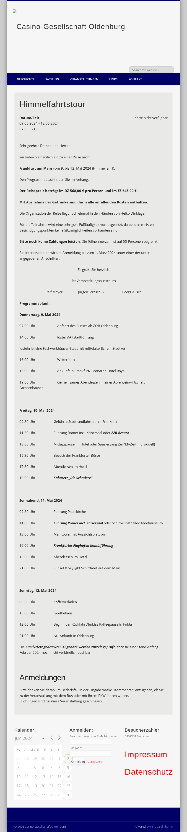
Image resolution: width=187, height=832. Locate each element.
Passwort (76, 748)
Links (113, 79)
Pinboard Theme (161, 826)
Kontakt (135, 79)
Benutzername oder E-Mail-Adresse (93, 736)
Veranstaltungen (84, 79)
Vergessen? (95, 762)
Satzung (52, 79)
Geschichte (25, 79)
